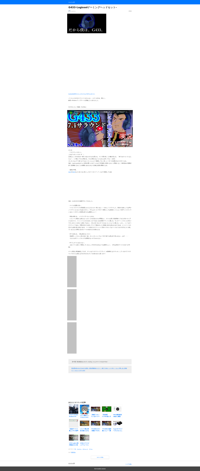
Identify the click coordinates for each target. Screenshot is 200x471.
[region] (100, 47)
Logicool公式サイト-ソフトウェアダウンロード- (81, 94)
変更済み (73, 452)
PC (75, 449)
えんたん (79, 449)
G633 (69, 172)
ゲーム (90, 449)
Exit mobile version (100, 469)
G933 (73, 172)
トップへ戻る (128, 464)
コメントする (100, 457)
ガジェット (85, 449)
